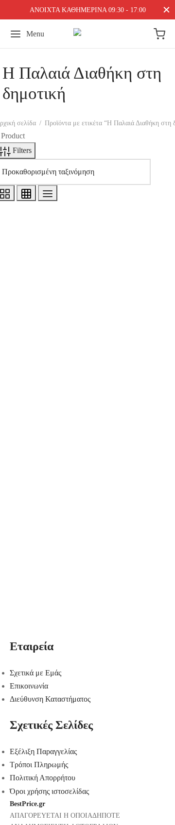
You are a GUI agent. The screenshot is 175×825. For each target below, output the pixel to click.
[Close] (166, 9)
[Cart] (159, 34)
